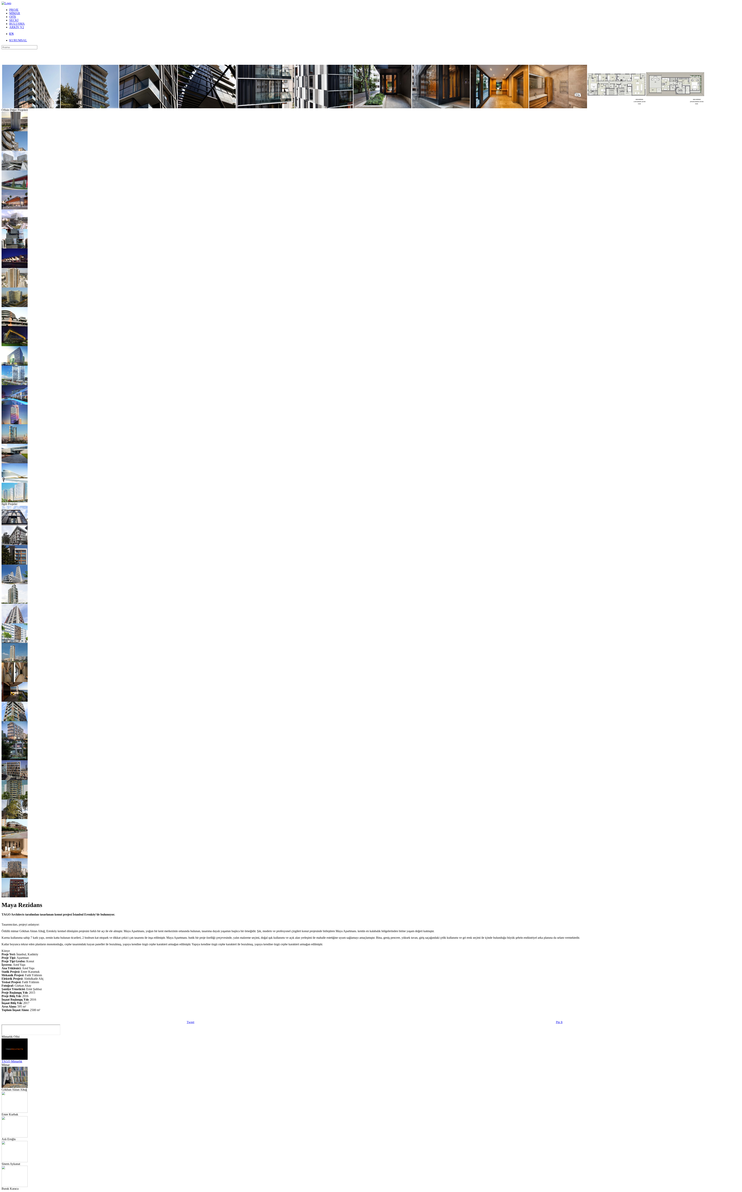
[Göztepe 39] (15, 818)
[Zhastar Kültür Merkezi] (15, 481)
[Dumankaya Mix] (15, 384)
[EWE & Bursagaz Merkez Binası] (15, 228)
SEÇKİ (13, 20)
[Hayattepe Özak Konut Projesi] (15, 286)
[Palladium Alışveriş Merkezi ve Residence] (15, 661)
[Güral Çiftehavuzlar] (15, 739)
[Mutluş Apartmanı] (15, 563)
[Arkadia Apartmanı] (15, 876)
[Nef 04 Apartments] (15, 837)
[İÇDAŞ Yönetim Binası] (15, 306)
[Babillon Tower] (15, 423)
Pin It (559, 1022)
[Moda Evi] (15, 700)
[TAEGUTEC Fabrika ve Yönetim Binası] (15, 462)
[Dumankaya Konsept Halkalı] (15, 403)
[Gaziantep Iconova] (15, 501)
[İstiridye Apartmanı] (15, 544)
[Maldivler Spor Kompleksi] (15, 208)
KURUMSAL (18, 40)
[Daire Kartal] (15, 130)
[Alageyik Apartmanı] (15, 759)
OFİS (12, 16)
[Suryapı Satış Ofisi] (15, 345)
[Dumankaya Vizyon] (15, 583)
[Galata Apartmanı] (15, 524)
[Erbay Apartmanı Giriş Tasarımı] (15, 681)
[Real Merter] (15, 169)
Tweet (190, 1022)
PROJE (14, 9)
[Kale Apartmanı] (15, 896)
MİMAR (14, 13)
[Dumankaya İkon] (15, 442)
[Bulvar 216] (15, 325)
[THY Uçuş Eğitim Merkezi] (15, 188)
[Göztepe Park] (15, 720)
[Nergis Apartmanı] (15, 622)
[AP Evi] (15, 857)
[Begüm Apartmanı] (15, 798)
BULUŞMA (17, 23)
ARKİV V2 (16, 27)
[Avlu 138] (15, 779)
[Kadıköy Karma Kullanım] (15, 602)
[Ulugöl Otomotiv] (15, 247)
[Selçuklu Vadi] (15, 149)
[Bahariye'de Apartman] (15, 641)
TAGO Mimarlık (12, 1061)
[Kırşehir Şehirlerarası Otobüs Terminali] (15, 267)
